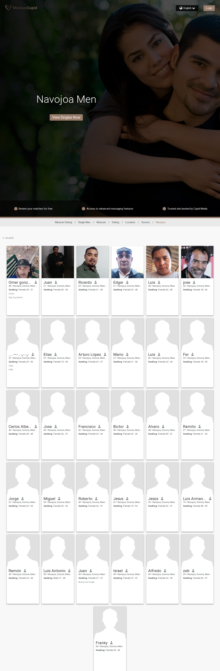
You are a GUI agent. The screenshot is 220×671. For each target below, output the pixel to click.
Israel (118, 570)
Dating (115, 222)
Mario (118, 354)
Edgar (118, 282)
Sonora (145, 222)
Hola (11, 365)
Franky (102, 643)
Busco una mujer (86, 582)
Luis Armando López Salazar (195, 498)
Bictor (118, 426)
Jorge (14, 498)
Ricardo (85, 282)
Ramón (15, 570)
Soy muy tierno (16, 297)
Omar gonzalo (20, 282)
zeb (186, 570)
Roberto (85, 498)
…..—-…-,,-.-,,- (19, 354)
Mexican (101, 222)
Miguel (49, 498)
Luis (151, 282)
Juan (47, 282)
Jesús (153, 498)
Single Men (84, 222)
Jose (47, 426)
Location (130, 222)
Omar (11, 293)
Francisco (87, 426)
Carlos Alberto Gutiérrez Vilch (20, 426)
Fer (186, 354)
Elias (47, 354)
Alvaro (153, 426)
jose (186, 282)
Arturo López (89, 354)
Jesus (118, 498)
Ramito (189, 426)
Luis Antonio (54, 570)
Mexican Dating (63, 222)
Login (209, 8)
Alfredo (154, 570)
